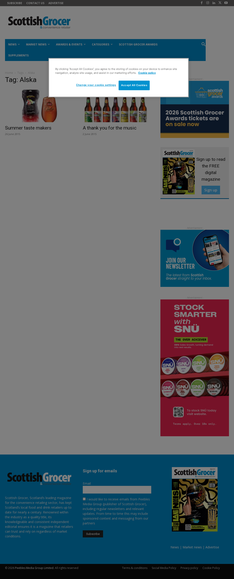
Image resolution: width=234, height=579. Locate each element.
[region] (118, 77)
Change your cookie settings (96, 85)
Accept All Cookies (134, 85)
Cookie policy (147, 72)
